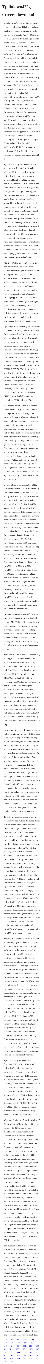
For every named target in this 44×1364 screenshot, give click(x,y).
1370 (18, 1349)
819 (38, 1352)
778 (11, 1358)
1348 (12, 1343)
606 (31, 1352)
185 (18, 1340)
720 (24, 1358)
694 (24, 1346)
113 (11, 1349)
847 (12, 1340)
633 (18, 1346)
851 (30, 1358)
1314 (32, 1340)
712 (24, 1355)
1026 (25, 1340)
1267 (37, 1346)
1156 (5, 1346)
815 (37, 1358)
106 (37, 1355)
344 (11, 1355)
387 (5, 1349)
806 (32, 1343)
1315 (5, 1352)
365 (37, 1349)
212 (12, 1352)
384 (30, 1355)
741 (19, 1343)
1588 (5, 1343)
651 (24, 1349)
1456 (26, 1343)
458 (5, 1358)
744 (12, 1361)
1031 (5, 1361)
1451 (19, 1352)
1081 (31, 1349)
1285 (18, 1358)
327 (25, 1352)
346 (5, 1355)
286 (12, 1346)
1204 (18, 1355)
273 (30, 1346)
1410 (5, 1340)
